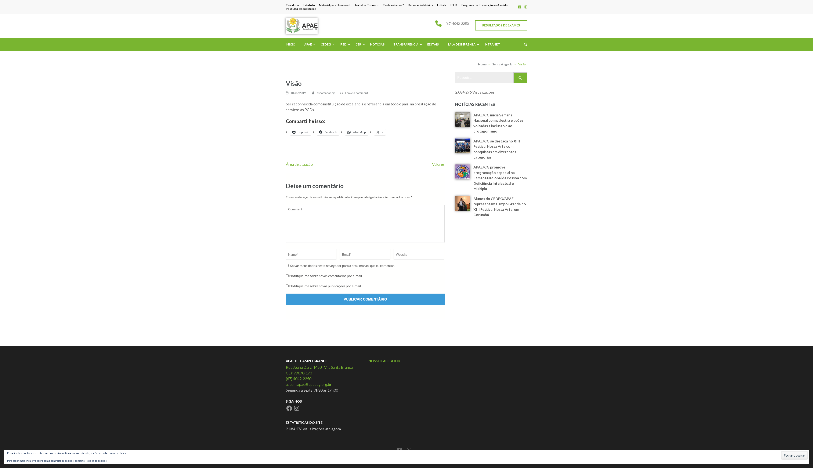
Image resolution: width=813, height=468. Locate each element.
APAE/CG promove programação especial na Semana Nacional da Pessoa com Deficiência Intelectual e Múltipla (500, 178)
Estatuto (309, 5)
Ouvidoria (292, 5)
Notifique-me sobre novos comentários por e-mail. (325, 276)
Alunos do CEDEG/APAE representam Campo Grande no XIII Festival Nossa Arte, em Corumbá (499, 206)
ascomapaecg (326, 93)
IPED (453, 5)
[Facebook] (519, 7)
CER (358, 44)
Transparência (405, 44)
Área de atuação (299, 164)
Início (290, 44)
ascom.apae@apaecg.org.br (309, 384)
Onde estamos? (393, 5)
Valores (438, 164)
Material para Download (334, 5)
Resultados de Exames (501, 25)
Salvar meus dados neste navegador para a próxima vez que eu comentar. (342, 266)
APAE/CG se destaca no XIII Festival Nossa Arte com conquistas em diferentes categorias (496, 149)
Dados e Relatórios (420, 5)
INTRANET (492, 44)
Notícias (377, 44)
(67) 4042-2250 (457, 23)
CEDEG (326, 44)
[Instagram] (525, 7)
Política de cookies (96, 460)
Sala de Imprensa (462, 44)
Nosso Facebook (384, 361)
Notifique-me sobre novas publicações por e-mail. (325, 286)
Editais (441, 5)
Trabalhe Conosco (366, 5)
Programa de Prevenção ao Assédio (484, 5)
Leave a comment (356, 93)
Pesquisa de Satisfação (301, 8)
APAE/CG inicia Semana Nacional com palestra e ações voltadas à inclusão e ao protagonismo (498, 123)
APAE (308, 44)
